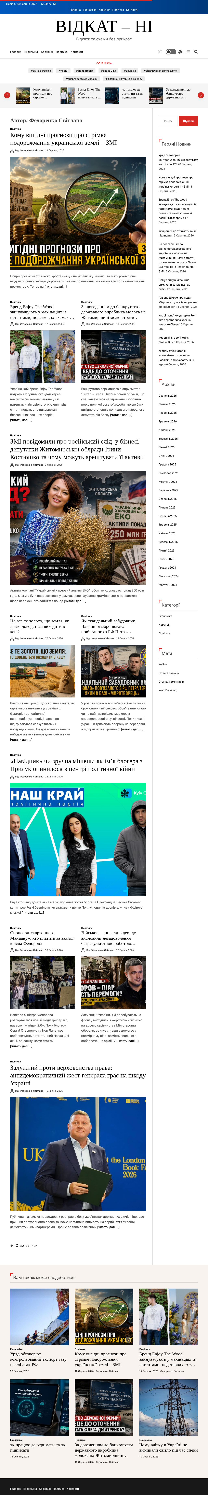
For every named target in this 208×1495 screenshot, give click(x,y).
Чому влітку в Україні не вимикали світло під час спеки (177, 95)
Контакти (132, 9)
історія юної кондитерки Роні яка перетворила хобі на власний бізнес (177, 320)
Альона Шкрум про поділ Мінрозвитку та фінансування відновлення (178, 302)
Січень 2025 (166, 559)
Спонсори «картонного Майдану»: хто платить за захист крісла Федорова (42, 938)
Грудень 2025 (167, 464)
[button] (7, 95)
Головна (75, 9)
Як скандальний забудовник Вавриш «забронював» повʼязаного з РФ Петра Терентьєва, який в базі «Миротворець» (108, 631)
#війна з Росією (41, 70)
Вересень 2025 (168, 490)
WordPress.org (168, 690)
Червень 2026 (168, 412)
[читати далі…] (55, 286)
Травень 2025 (168, 524)
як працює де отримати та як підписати (88, 93)
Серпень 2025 (168, 498)
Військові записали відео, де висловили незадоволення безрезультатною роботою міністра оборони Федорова (108, 940)
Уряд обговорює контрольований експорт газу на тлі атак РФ (178, 159)
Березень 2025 (168, 541)
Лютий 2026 (166, 447)
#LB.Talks (130, 70)
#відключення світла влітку (160, 70)
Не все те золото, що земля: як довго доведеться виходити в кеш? (39, 626)
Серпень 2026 (168, 395)
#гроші (63, 70)
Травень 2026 (168, 421)
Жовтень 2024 (168, 584)
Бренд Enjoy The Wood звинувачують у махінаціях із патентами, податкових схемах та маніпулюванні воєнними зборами (42, 317)
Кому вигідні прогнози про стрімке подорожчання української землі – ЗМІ (176, 182)
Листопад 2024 (169, 576)
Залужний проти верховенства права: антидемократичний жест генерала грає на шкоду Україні (78, 1075)
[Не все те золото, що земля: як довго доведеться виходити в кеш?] (42, 671)
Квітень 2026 (167, 430)
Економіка (89, 9)
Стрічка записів (169, 673)
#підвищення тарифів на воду (123, 78)
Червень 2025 (168, 516)
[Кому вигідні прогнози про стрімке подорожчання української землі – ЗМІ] (78, 213)
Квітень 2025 (167, 533)
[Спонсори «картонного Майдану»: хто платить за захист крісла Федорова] (42, 982)
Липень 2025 (167, 507)
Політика (118, 9)
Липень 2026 (167, 404)
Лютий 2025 (166, 550)
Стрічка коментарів (171, 681)
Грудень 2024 (167, 567)
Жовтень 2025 (168, 481)
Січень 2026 (166, 455)
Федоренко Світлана (31, 150)
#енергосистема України (82, 78)
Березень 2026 (168, 438)
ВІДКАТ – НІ (104, 26)
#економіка (108, 70)
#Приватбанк (84, 70)
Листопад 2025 (169, 473)
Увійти (163, 664)
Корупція (104, 9)
